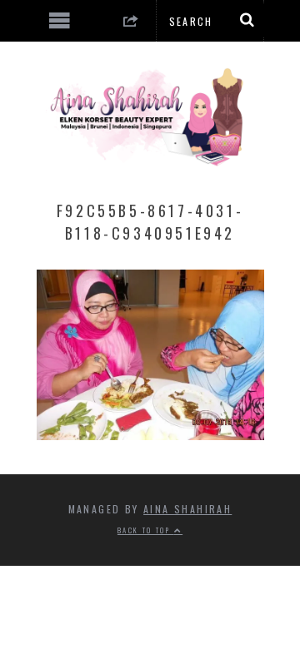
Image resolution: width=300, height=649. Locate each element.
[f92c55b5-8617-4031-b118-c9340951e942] (150, 434)
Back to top (146, 530)
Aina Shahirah (187, 509)
